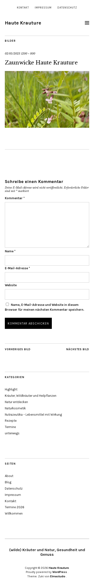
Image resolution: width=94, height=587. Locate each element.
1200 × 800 (28, 53)
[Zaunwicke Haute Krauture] (47, 126)
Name (10, 251)
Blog (8, 482)
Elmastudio (57, 576)
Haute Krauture (23, 23)
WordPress (59, 572)
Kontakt (23, 7)
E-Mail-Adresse (17, 268)
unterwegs (12, 433)
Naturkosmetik (15, 408)
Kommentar (15, 198)
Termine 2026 (14, 507)
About (9, 476)
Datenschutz (67, 7)
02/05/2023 (12, 53)
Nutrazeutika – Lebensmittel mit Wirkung (33, 414)
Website (11, 285)
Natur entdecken (16, 402)
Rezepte (11, 420)
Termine (10, 427)
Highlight (11, 389)
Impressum (43, 7)
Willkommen (14, 513)
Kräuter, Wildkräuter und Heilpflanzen (30, 395)
